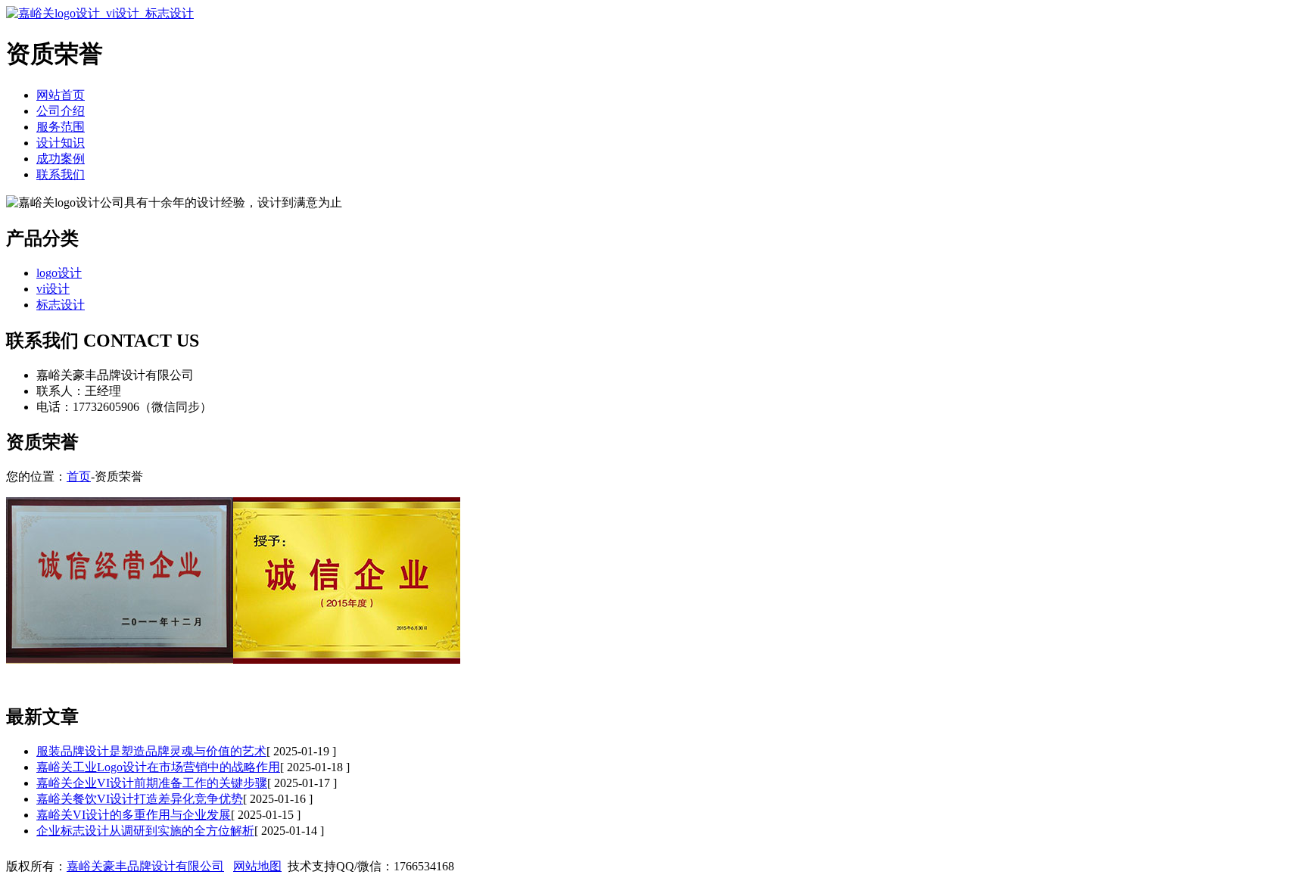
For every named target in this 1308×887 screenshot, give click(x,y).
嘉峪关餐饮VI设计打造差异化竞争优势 (139, 798)
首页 (79, 476)
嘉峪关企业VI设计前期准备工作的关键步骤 (151, 783)
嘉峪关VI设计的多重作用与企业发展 (133, 814)
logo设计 (59, 272)
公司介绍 (60, 110)
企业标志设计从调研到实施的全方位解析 (145, 830)
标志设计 (60, 304)
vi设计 (53, 288)
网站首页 (60, 95)
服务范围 (60, 126)
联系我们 (60, 174)
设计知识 (60, 142)
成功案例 (60, 158)
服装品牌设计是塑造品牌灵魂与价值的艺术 (151, 751)
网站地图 (257, 866)
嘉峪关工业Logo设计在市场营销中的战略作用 (158, 767)
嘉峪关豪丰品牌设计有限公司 (145, 866)
